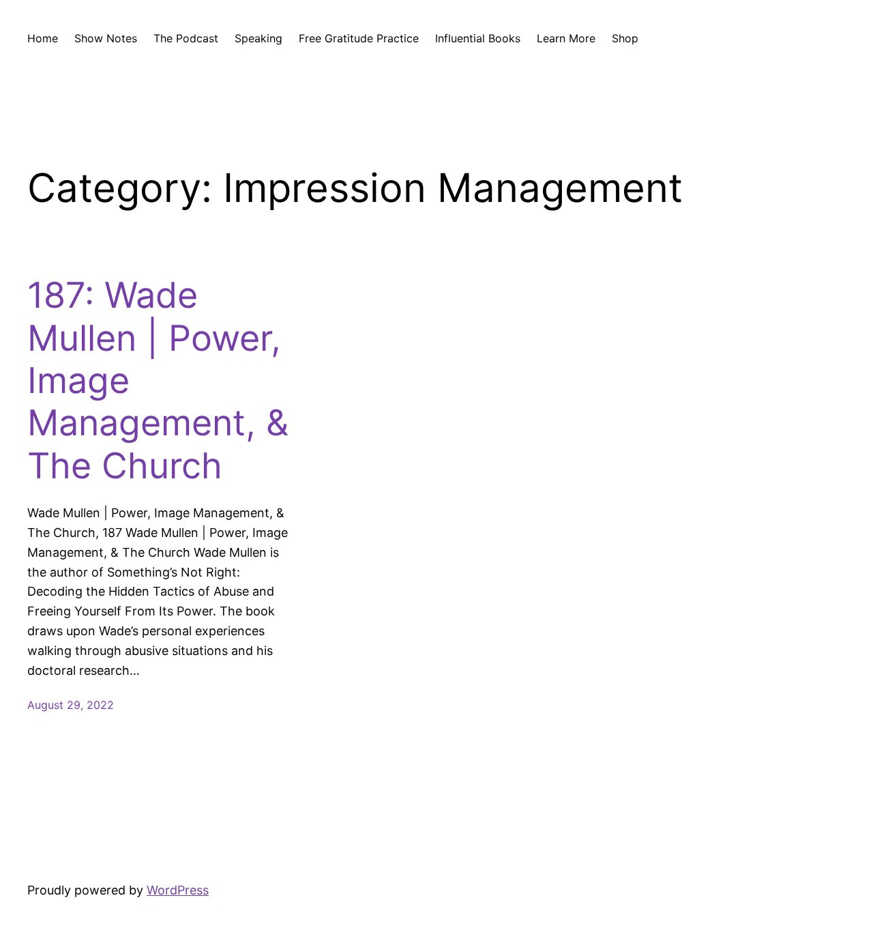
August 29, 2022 (70, 705)
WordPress (178, 890)
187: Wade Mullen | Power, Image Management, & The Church (157, 380)
